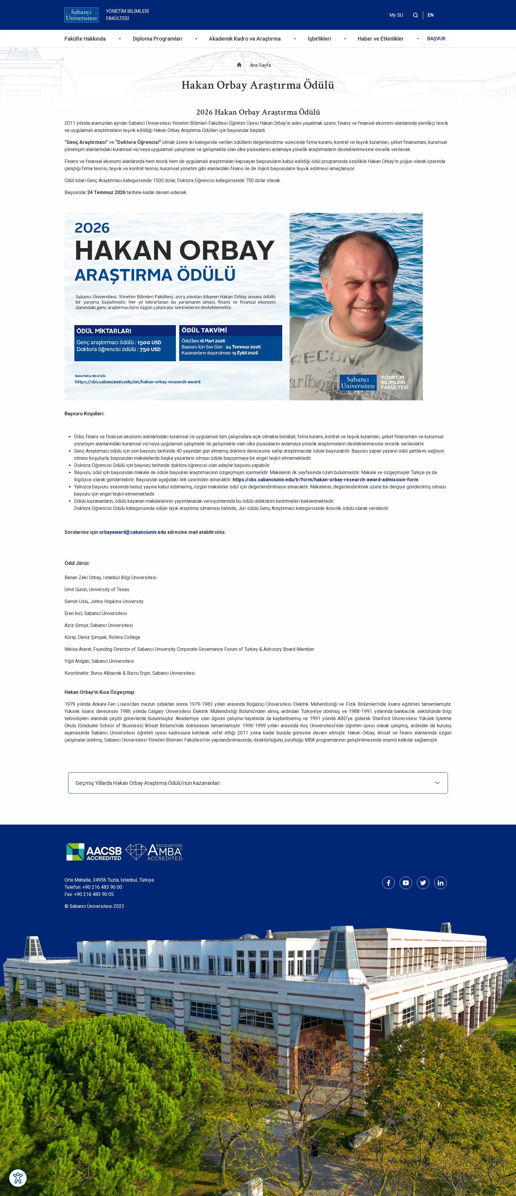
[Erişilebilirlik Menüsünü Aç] (18, 1178)
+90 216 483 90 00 (102, 887)
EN (431, 15)
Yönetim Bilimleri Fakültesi (127, 14)
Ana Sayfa (260, 65)
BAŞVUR (436, 38)
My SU (396, 15)
